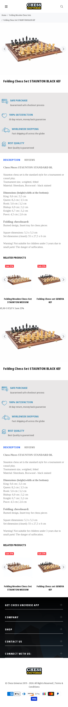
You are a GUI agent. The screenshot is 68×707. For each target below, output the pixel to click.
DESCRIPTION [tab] (11, 160)
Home (4, 15)
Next (63, 49)
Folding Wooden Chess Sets (20, 15)
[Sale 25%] (17, 279)
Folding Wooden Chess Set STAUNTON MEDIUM (18, 300)
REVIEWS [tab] (29, 160)
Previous (5, 49)
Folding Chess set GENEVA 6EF (50, 300)
